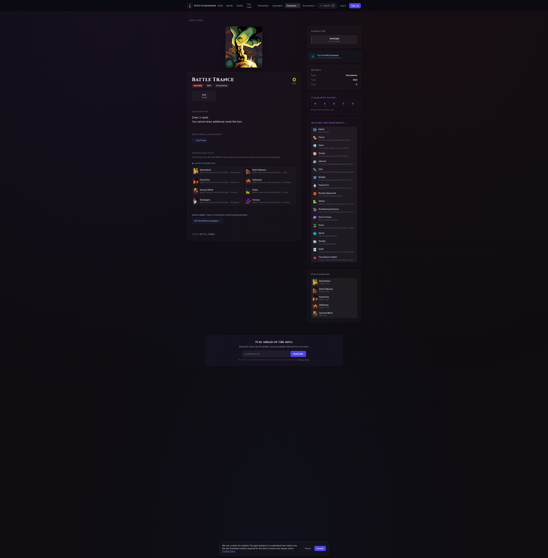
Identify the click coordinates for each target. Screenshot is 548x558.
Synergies (278, 5)
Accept (320, 548)
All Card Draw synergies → (207, 221)
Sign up (355, 5)
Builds (230, 5)
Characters (263, 5)
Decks (240, 5)
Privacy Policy (303, 360)
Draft (220, 5)
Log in (343, 5)
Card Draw (200, 140)
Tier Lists (249, 5)
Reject (308, 548)
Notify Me (298, 354)
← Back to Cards (195, 20)
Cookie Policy (228, 551)
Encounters (308, 5)
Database (291, 5)
